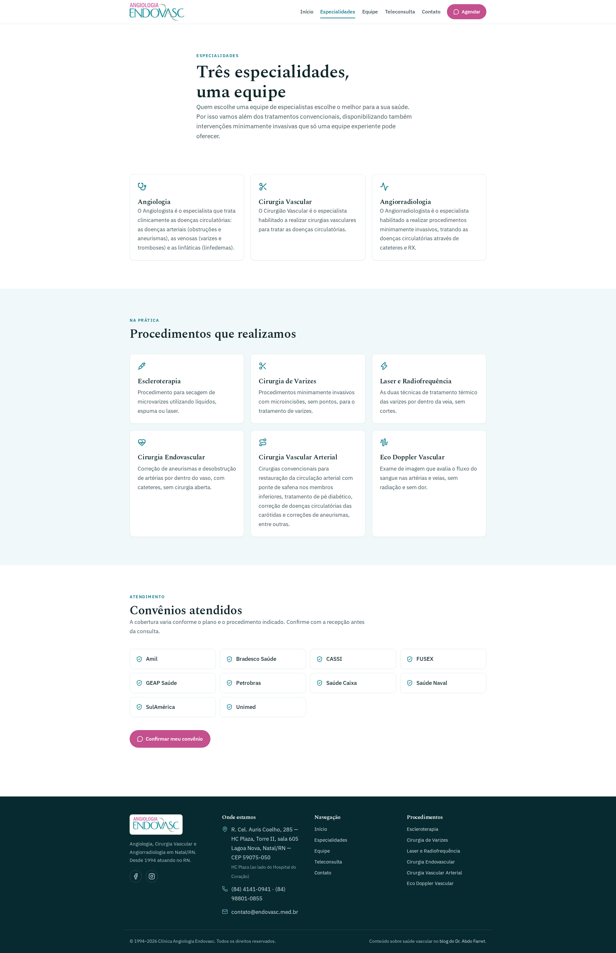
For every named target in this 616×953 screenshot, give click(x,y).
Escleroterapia (422, 829)
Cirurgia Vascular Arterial (434, 872)
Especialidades (337, 11)
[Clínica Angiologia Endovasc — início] (157, 12)
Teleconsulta (400, 11)
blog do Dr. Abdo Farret (462, 941)
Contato (431, 11)
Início (306, 11)
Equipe (370, 11)
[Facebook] (136, 876)
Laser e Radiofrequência (433, 850)
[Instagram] (152, 876)
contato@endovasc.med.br (264, 911)
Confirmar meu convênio (174, 739)
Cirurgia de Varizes (427, 840)
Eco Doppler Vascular (430, 883)
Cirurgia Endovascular (431, 861)
